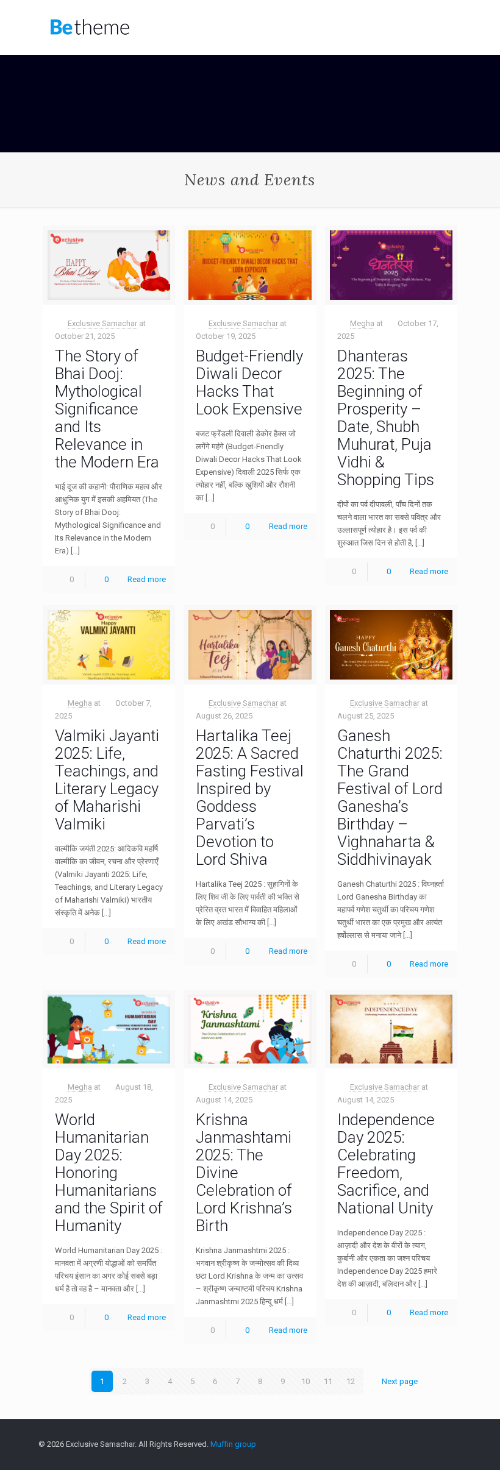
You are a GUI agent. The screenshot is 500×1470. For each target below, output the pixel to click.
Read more (146, 579)
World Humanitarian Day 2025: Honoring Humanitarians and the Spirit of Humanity (109, 1172)
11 (328, 1381)
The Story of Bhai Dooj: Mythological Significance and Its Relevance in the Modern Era (107, 409)
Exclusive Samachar (102, 323)
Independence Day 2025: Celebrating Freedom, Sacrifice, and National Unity (386, 1163)
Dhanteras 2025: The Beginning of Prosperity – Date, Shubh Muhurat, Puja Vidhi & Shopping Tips (385, 418)
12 (350, 1381)
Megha (362, 323)
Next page (400, 1381)
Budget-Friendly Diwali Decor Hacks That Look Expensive (249, 382)
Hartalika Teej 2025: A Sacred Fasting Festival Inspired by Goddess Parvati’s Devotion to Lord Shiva (250, 797)
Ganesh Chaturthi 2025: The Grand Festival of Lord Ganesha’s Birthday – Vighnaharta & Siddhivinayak (390, 797)
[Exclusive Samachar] (90, 27)
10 (305, 1381)
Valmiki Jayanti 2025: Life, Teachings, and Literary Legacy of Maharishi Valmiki (107, 779)
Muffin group (233, 1444)
